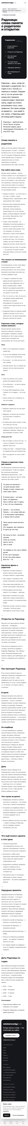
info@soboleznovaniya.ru (9, 1040)
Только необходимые (18, 1115)
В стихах (5, 1060)
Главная (4, 9)
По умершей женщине (9, 1070)
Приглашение (7, 1080)
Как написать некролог (9, 1095)
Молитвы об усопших (9, 1100)
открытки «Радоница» (8, 651)
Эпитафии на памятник (9, 1097)
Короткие (5, 1058)
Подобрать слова (11, 1035)
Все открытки (6, 1067)
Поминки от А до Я (8, 1089)
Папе (4, 1050)
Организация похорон (9, 1087)
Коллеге (5, 1055)
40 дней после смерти (9, 1092)
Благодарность (7, 1077)
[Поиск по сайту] (25, 2)
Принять (6, 1115)
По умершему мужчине (9, 1072)
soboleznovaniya (8, 3)
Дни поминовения (12, 9)
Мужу (4, 1053)
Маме (4, 1047)
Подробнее (6, 1111)
